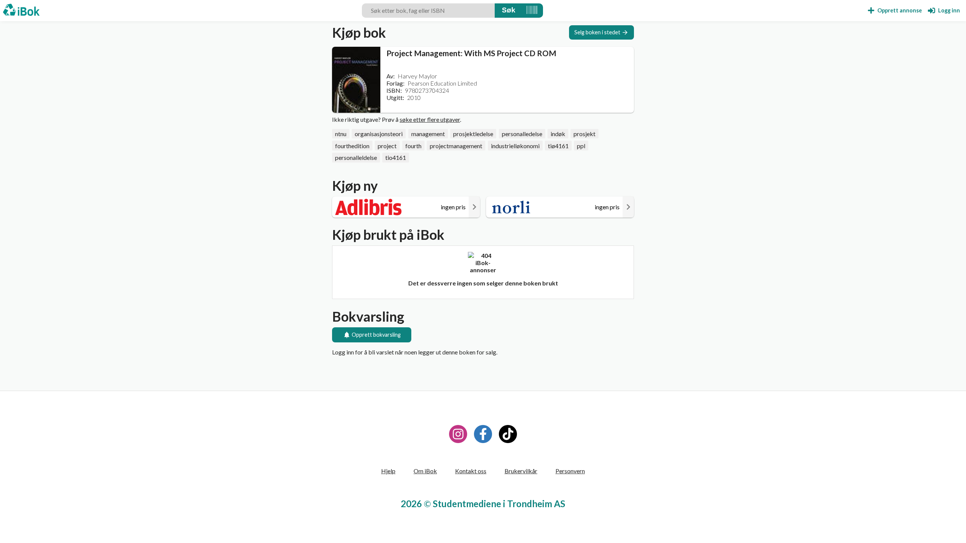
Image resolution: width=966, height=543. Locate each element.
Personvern (570, 470)
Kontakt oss (470, 470)
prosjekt (584, 133)
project (387, 145)
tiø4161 (558, 145)
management (428, 133)
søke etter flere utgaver (430, 119)
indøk (558, 133)
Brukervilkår (521, 470)
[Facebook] (483, 434)
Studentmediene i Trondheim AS (499, 503)
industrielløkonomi (515, 145)
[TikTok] (508, 434)
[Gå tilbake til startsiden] (21, 10)
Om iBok (425, 470)
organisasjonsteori (379, 133)
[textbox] (428, 10)
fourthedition (352, 145)
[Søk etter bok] (509, 10)
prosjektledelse (473, 133)
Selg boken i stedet (597, 32)
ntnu (340, 133)
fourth (413, 145)
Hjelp (388, 470)
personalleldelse (356, 157)
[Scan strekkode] (532, 10)
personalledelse (522, 133)
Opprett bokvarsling (376, 334)
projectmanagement (456, 145)
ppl (581, 145)
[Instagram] (458, 434)
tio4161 (395, 157)
